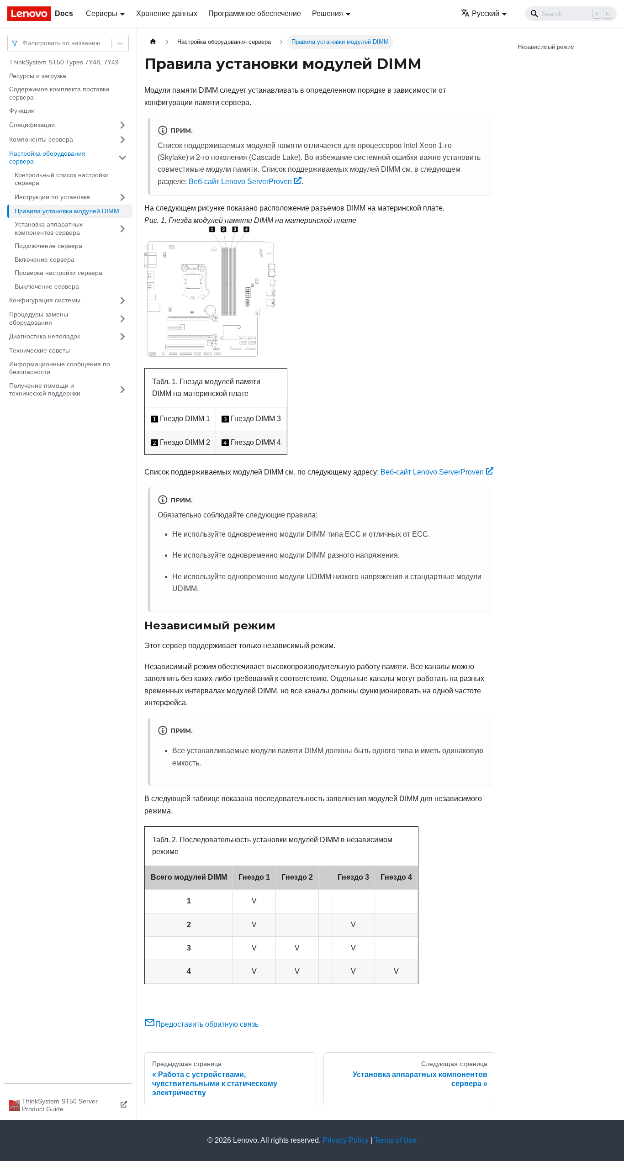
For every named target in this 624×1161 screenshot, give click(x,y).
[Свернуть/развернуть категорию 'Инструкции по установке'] (122, 197)
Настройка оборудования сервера (47, 157)
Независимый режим (546, 46)
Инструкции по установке (52, 197)
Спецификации (32, 124)
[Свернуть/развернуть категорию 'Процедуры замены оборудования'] (122, 318)
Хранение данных (166, 13)
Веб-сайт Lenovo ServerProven (240, 181)
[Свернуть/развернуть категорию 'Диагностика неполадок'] (122, 336)
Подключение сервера (48, 245)
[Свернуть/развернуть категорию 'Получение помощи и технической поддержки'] (122, 390)
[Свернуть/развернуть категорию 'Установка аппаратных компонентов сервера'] (122, 228)
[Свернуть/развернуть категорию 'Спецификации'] (122, 125)
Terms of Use (395, 1140)
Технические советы (39, 350)
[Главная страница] (153, 42)
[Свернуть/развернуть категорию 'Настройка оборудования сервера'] (122, 158)
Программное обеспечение (254, 13)
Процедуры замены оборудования (38, 318)
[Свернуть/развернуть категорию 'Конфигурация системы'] (122, 300)
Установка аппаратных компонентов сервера (49, 228)
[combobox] (23, 43)
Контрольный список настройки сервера (62, 179)
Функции (22, 110)
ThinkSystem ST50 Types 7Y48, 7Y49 (64, 62)
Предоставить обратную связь (207, 1024)
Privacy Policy (346, 1140)
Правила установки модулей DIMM (67, 211)
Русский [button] (485, 13)
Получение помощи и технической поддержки (44, 389)
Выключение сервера (47, 286)
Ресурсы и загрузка (37, 75)
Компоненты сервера (41, 139)
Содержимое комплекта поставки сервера (59, 93)
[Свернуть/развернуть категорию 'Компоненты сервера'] (122, 139)
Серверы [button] (101, 13)
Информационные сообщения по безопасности (59, 368)
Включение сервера (44, 259)
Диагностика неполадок (44, 336)
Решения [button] (327, 13)
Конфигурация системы (44, 300)
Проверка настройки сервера (58, 272)
